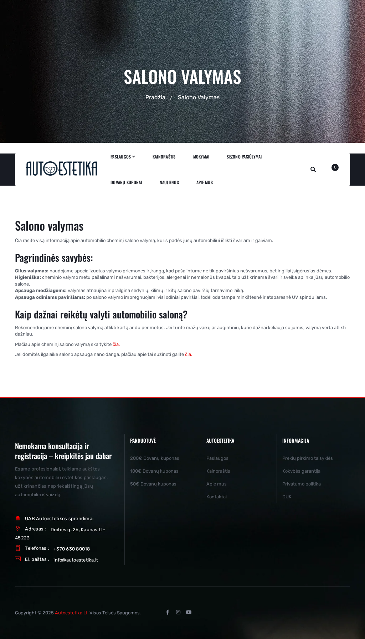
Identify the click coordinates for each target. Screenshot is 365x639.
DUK (287, 496)
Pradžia (155, 97)
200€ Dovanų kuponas (154, 458)
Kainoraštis (218, 471)
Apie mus (216, 484)
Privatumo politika (301, 484)
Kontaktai (216, 496)
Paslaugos (217, 458)
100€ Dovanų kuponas (154, 471)
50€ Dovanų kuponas (153, 484)
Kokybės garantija (301, 471)
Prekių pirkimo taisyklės (307, 458)
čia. (116, 344)
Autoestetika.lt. (71, 612)
